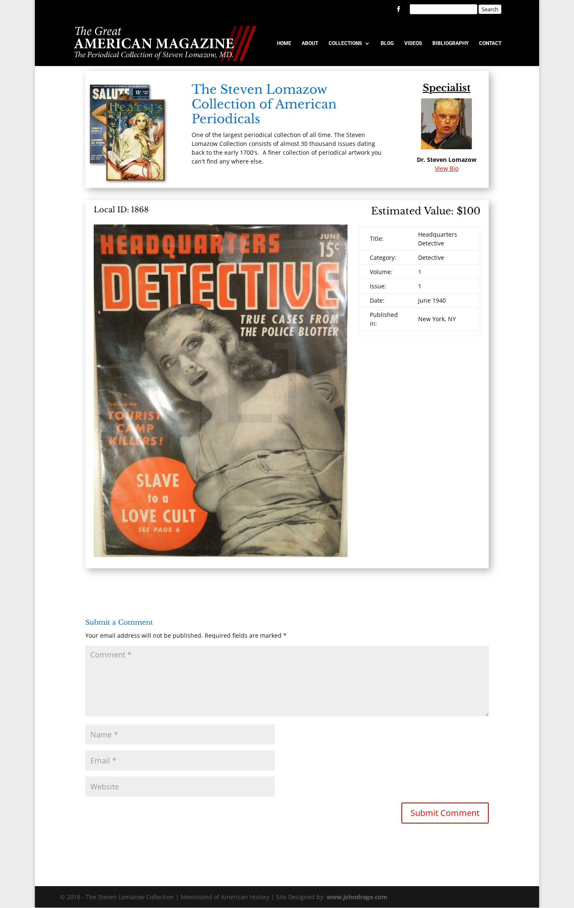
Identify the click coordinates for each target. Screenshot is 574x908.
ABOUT (310, 43)
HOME (284, 43)
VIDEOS (413, 43)
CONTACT (490, 43)
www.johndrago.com (356, 897)
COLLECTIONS (345, 43)
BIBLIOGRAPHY (450, 43)
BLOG (387, 43)
